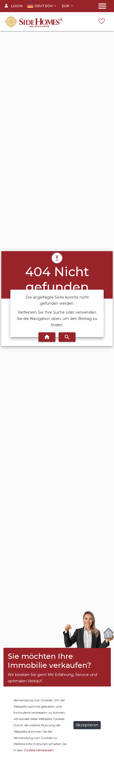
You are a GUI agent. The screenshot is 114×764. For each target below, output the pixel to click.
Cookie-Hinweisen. (39, 750)
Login (16, 6)
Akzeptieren (87, 725)
